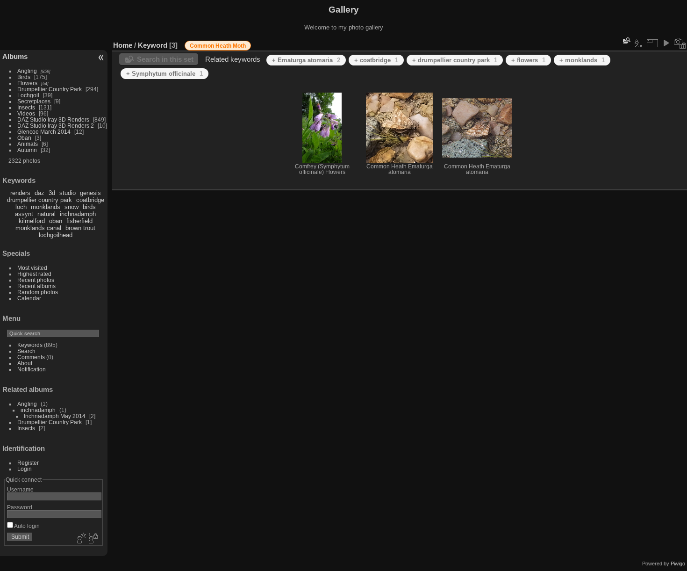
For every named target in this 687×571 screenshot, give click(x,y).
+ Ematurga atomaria (306, 60)
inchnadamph (78, 213)
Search (26, 351)
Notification (31, 369)
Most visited (32, 268)
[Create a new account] (80, 539)
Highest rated (34, 274)
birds (89, 206)
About (24, 363)
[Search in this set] (626, 40)
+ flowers (528, 60)
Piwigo (678, 563)
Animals (27, 144)
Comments (31, 357)
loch (21, 206)
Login (24, 469)
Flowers (27, 83)
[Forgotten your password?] (92, 539)
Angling (27, 71)
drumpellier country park (39, 199)
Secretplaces (33, 101)
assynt (24, 213)
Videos (26, 113)
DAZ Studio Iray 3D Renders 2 (55, 126)
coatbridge (90, 199)
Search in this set (165, 59)
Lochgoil (28, 95)
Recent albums (36, 286)
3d (52, 192)
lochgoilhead (55, 235)
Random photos (37, 292)
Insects (26, 107)
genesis (90, 192)
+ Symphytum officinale (164, 73)
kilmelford (32, 220)
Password (19, 507)
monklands (45, 206)
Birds (23, 77)
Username (20, 489)
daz (39, 192)
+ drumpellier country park (454, 60)
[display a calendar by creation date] (680, 43)
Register (28, 463)
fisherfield (79, 220)
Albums (15, 56)
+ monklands (582, 60)
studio (67, 192)
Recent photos (35, 280)
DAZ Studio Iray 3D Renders (53, 119)
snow (71, 206)
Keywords (30, 345)
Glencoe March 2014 (44, 132)
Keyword (152, 45)
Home (122, 45)
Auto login (26, 526)
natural (46, 213)
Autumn (27, 150)
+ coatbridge (376, 60)
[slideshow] (666, 43)
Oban (24, 138)
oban (55, 220)
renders (20, 192)
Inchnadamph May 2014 (55, 416)
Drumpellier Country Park (49, 89)
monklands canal (38, 227)
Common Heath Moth (218, 46)
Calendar (29, 298)
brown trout (80, 227)
